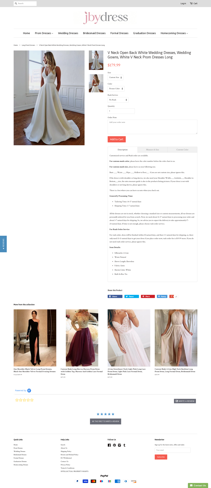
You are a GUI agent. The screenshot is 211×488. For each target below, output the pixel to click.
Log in (183, 3)
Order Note (112, 117)
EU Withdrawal (66, 458)
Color (110, 84)
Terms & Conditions (67, 468)
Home (26, 33)
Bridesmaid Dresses (94, 33)
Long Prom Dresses (28, 45)
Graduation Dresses (144, 33)
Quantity (111, 106)
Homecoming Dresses (173, 33)
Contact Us (64, 461)
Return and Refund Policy (69, 455)
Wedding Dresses (68, 33)
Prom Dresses (43, 33)
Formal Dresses (119, 33)
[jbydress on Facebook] (109, 446)
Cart (195, 3)
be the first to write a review (105, 421)
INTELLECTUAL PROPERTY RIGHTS (74, 471)
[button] (185, 401)
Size (109, 72)
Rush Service (113, 95)
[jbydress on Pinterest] (114, 446)
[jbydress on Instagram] (119, 446)
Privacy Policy (65, 465)
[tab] (123, 150)
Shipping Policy (66, 451)
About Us (64, 448)
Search (63, 445)
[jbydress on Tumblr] (124, 446)
